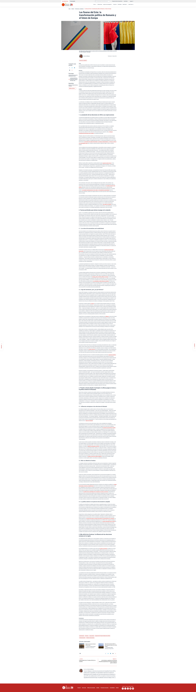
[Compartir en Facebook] (70, 67)
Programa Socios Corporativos (117, 1)
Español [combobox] (131, 1)
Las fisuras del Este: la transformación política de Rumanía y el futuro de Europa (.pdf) (74, 79)
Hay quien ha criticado (107, 204)
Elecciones (86, 635)
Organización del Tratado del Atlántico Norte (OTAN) (102, 635)
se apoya (92, 303)
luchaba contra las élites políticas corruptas (100, 276)
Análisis (73, 8)
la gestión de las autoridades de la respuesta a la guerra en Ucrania (95, 491)
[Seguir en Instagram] (128, 688)
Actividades (120, 4)
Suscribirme (73, 88)
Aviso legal (84, 687)
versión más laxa (92, 349)
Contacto (79, 687)
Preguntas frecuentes (105, 687)
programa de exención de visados (109, 427)
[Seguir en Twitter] (125, 688)
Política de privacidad (91, 687)
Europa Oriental (92, 635)
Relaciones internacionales (90, 637)
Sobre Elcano (130, 4)
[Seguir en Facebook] (123, 688)
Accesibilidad (112, 687)
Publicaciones (99, 4)
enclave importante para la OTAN (109, 521)
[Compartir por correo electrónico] (70, 70)
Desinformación (81, 635)
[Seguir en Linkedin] (130, 688)
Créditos (97, 687)
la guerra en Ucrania (103, 548)
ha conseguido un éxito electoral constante (101, 281)
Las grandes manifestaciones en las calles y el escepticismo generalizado (95, 190)
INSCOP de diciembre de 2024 (93, 446)
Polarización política (82, 637)
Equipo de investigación (107, 4)
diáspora (107, 316)
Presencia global (72, 1)
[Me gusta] (80, 653)
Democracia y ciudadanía (79, 8)
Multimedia (125, 4)
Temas (94, 4)
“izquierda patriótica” (112, 354)
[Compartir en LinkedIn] (75, 67)
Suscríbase (126, 1)
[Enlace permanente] (72, 70)
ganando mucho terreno (107, 163)
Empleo (117, 687)
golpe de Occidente (89, 420)
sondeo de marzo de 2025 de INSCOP (95, 456)
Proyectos (115, 4)
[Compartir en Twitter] (72, 67)
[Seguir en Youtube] (133, 688)
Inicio (69, 8)
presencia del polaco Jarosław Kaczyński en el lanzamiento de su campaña (100, 518)
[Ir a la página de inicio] (68, 4)
